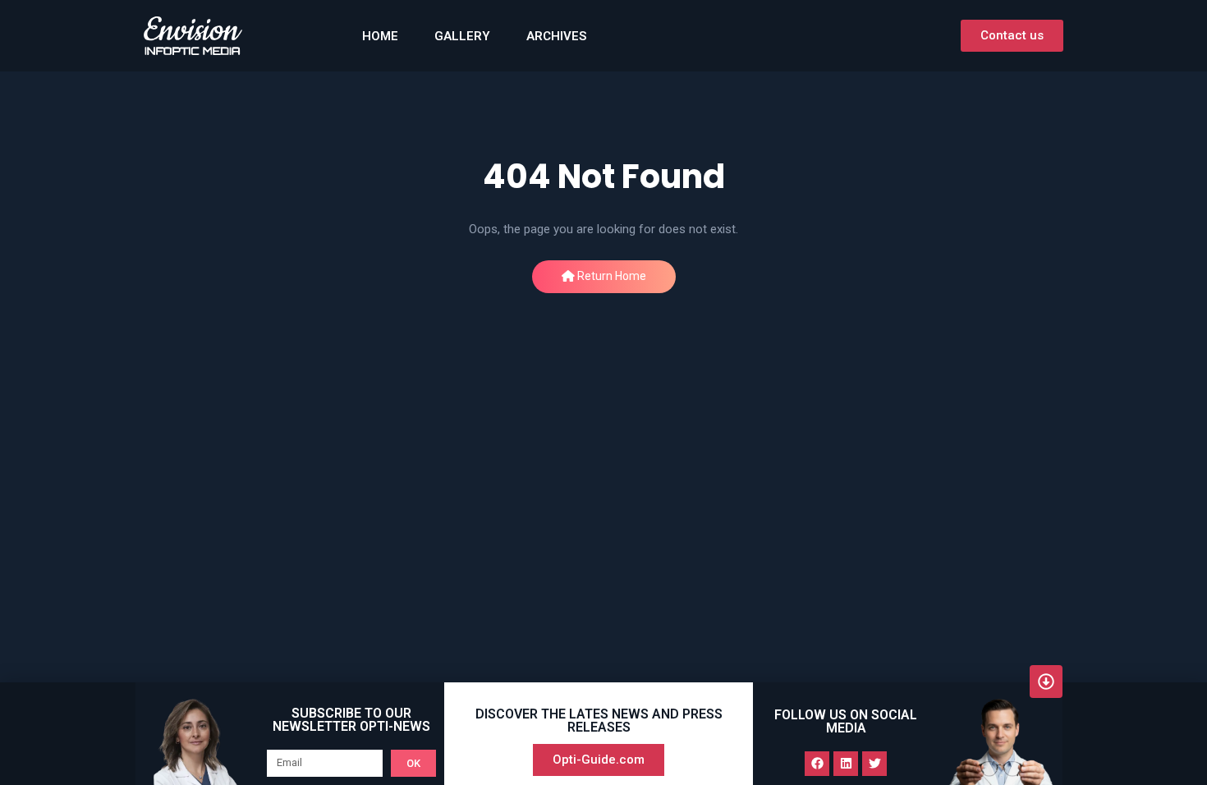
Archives (556, 36)
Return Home (610, 275)
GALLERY (462, 36)
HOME (380, 36)
